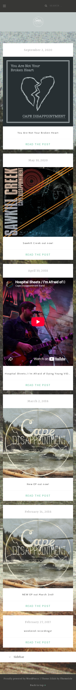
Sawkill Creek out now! (38, 243)
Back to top (37, 685)
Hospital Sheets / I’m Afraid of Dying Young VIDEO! (39, 373)
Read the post (39, 145)
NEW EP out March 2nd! (38, 594)
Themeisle (66, 678)
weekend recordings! (38, 630)
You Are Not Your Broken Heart (38, 132)
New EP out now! (38, 484)
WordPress (32, 678)
